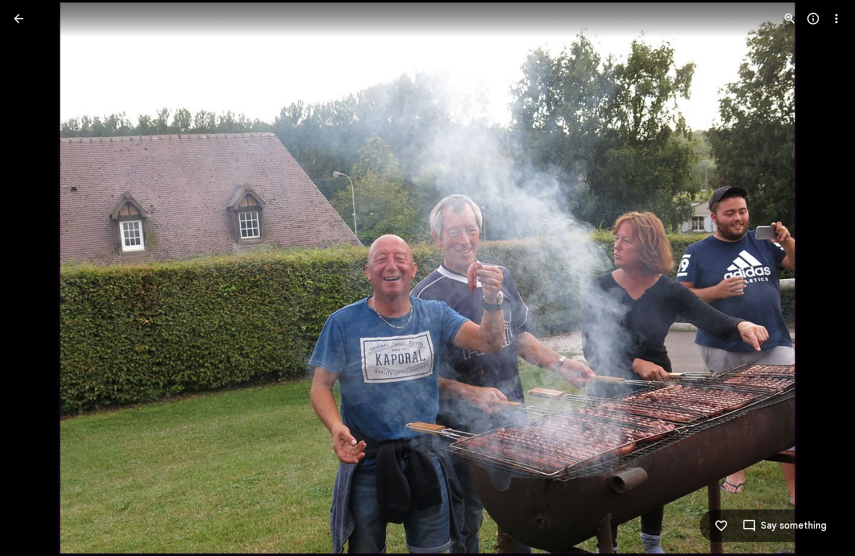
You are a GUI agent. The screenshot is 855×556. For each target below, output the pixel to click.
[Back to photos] (19, 19)
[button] (32, 278)
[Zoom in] (789, 18)
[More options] (836, 18)
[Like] (721, 526)
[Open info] (813, 18)
